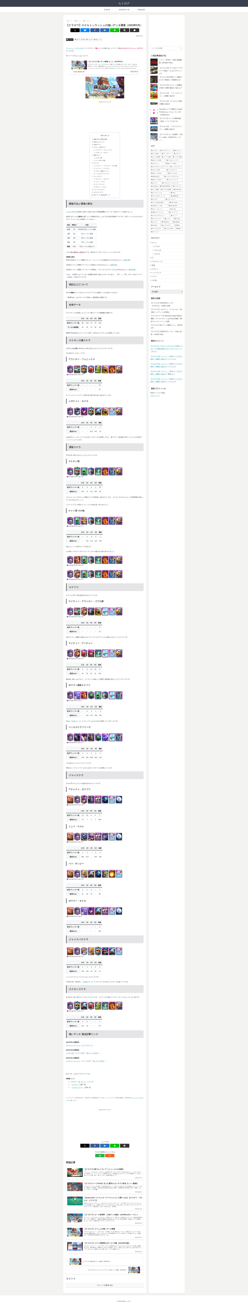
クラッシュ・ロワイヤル (74, 48)
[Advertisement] (105, 116)
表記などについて (99, 142)
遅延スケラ (97, 155)
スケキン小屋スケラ (100, 147)
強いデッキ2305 (80, 39)
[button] (124, 30)
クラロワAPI (70, 212)
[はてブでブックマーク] (104, 30)
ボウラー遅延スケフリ (102, 171)
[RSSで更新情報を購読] (109, 1155)
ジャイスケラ (98, 176)
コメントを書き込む (105, 1285)
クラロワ (70, 39)
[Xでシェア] (75, 30)
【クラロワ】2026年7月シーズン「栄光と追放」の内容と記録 (166, 333)
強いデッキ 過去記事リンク (102, 195)
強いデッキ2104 (92, 1053)
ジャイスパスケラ (99, 189)
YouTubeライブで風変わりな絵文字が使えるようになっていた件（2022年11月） (170, 112)
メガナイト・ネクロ (101, 152)
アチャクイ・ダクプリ (102, 179)
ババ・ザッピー (100, 184)
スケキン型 (98, 158)
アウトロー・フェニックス (103, 150)
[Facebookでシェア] (95, 30)
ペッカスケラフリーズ (102, 173)
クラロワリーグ (77, 1087)
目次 (102, 135)
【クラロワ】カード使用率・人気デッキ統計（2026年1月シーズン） (170, 137)
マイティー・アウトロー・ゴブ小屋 (106, 166)
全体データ (97, 144)
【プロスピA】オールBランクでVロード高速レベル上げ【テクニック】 (171, 70)
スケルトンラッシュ (73, 1045)
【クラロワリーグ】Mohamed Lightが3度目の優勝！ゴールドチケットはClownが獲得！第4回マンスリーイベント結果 (166, 318)
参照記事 (127, 260)
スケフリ (96, 163)
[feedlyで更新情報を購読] (100, 1155)
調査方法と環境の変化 (100, 139)
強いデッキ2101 (98, 1061)
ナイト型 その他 (100, 160)
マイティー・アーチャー (102, 168)
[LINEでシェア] (114, 30)
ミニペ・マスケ (100, 181)
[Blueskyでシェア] (85, 30)
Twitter (73, 721)
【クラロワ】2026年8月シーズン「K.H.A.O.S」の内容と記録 (162, 304)
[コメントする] (134, 30)
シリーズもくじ (87, 1045)
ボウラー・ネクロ (100, 187)
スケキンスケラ (98, 192)
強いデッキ (98, 39)
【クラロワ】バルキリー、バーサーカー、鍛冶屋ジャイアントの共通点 (166, 311)
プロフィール (155, 395)
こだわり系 (70, 1053)
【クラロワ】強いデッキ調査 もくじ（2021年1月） (167, 326)
